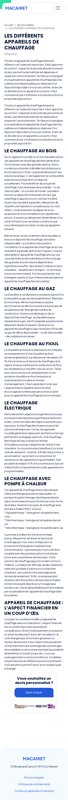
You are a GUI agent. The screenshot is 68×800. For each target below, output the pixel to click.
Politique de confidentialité (34, 784)
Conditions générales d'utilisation (34, 790)
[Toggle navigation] (58, 8)
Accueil (8, 25)
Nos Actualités (25, 25)
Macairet (16, 8)
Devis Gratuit (34, 692)
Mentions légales (34, 777)
